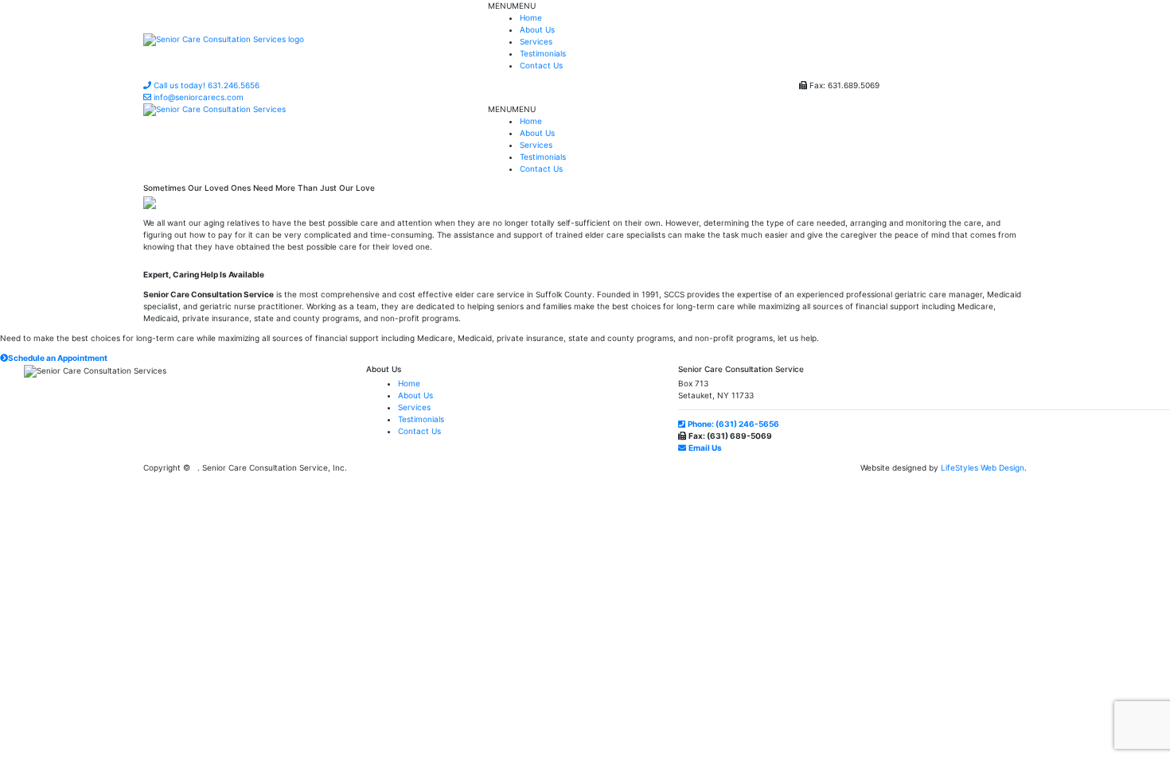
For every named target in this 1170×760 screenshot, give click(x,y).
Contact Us (541, 65)
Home (531, 17)
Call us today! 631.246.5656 (205, 85)
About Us (537, 29)
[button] (512, 5)
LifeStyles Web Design (982, 467)
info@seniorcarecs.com (197, 97)
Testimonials (543, 53)
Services (536, 41)
